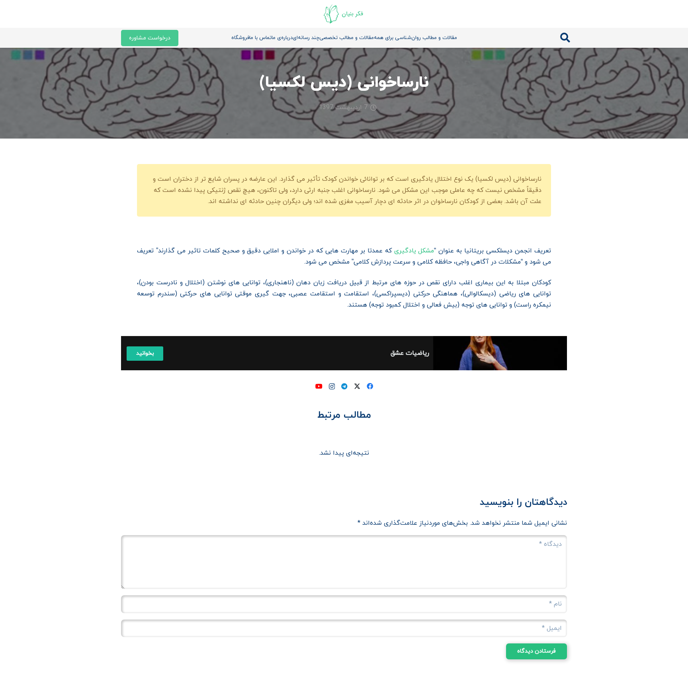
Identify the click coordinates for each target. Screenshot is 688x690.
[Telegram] (344, 386)
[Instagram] (332, 386)
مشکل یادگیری (414, 250)
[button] (565, 38)
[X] (357, 386)
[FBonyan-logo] (344, 14)
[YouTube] (318, 386)
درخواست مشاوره (149, 38)
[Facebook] (370, 386)
